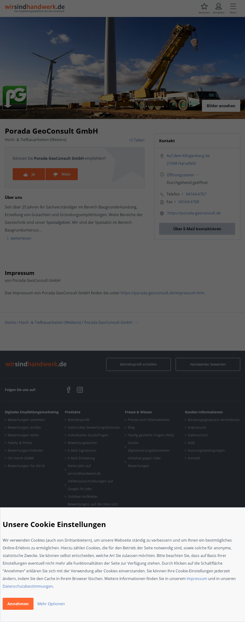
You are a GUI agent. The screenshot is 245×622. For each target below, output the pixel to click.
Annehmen (18, 603)
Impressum (197, 578)
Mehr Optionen (51, 603)
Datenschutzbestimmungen (28, 586)
